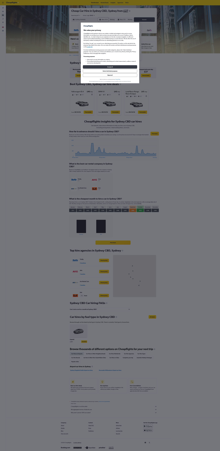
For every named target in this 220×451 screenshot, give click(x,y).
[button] (110, 67)
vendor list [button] (89, 47)
